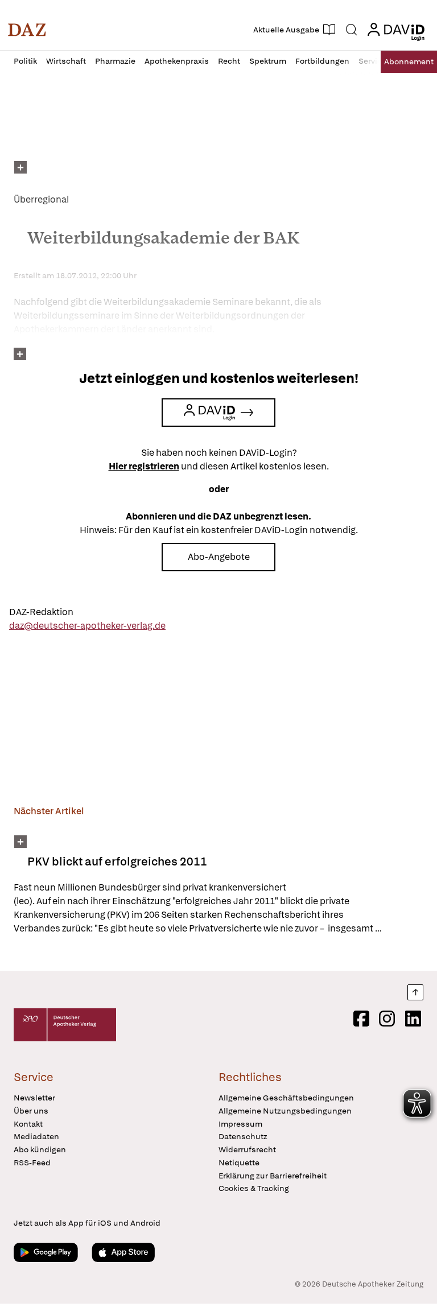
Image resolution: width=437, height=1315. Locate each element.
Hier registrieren (144, 466)
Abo (409, 61)
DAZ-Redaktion (41, 612)
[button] (27, 29)
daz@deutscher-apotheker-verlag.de (87, 626)
